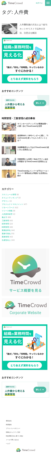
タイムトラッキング (10, 198)
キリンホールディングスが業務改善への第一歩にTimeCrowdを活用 (32, 125)
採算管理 (5, 224)
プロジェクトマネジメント (12, 204)
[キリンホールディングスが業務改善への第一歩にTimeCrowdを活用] (9, 127)
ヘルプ (8, 443)
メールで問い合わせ (12, 440)
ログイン (39, 3)
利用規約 (9, 424)
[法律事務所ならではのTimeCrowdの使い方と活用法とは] (9, 150)
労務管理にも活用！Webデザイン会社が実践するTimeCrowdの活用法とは (32, 160)
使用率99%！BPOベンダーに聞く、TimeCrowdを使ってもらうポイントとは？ (32, 137)
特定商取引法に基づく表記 (14, 436)
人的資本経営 (7, 214)
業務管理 (5, 237)
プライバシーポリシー (13, 428)
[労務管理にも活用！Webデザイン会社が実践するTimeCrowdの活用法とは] (9, 162)
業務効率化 (6, 230)
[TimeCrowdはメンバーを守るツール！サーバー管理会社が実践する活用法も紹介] (9, 174)
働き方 (4, 217)
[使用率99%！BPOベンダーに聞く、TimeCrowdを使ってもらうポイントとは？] (9, 138)
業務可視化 (6, 233)
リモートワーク (8, 207)
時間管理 (5, 227)
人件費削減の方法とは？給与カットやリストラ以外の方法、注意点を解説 (33, 28)
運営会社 (9, 421)
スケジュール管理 (9, 194)
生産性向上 (6, 240)
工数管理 (5, 220)
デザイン (5, 201)
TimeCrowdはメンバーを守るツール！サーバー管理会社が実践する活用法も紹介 (33, 173)
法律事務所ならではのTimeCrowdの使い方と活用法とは (33, 148)
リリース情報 (7, 211)
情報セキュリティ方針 (13, 432)
